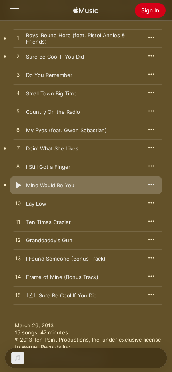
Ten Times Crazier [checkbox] (48, 222)
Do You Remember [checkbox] (49, 75)
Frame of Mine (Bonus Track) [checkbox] (62, 277)
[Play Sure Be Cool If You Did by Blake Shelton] (18, 56)
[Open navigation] (14, 10)
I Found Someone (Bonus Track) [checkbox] (66, 258)
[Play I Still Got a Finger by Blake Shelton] (18, 166)
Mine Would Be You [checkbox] (50, 185)
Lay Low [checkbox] (36, 203)
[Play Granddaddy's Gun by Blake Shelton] (18, 240)
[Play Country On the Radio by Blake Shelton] (18, 111)
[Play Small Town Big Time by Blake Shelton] (18, 93)
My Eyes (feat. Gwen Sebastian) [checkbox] (66, 130)
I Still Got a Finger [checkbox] (48, 167)
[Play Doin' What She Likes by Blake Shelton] (18, 148)
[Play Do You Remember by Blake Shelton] (18, 75)
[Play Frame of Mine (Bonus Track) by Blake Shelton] (18, 277)
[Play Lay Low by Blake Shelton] (18, 203)
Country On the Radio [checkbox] (53, 112)
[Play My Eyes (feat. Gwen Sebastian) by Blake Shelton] (18, 130)
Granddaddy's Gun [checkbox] (49, 240)
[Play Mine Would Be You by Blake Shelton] (18, 185)
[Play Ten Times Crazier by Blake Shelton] (18, 222)
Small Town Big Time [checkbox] (51, 93)
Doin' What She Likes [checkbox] (52, 148)
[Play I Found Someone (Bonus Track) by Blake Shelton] (18, 258)
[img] (85, 10)
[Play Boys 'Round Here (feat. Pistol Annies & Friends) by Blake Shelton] (18, 38)
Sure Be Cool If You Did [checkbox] (55, 56)
